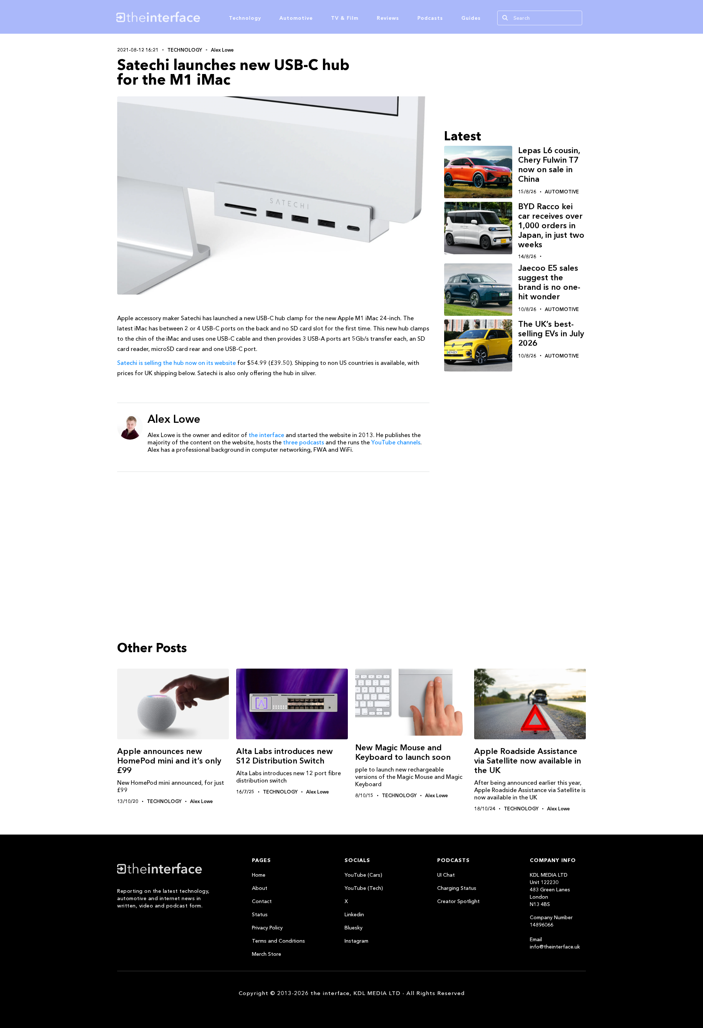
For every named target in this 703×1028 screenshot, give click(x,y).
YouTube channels (395, 442)
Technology (245, 18)
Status (260, 914)
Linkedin (354, 914)
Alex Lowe (222, 50)
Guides (471, 18)
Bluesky (353, 927)
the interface (266, 435)
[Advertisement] (273, 534)
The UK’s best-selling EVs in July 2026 (551, 333)
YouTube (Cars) (363, 875)
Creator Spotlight (458, 901)
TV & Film (344, 18)
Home (258, 875)
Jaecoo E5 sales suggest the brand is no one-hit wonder (549, 282)
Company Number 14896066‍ (551, 921)
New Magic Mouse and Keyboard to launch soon (403, 752)
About (259, 888)
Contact (262, 901)
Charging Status (456, 888)
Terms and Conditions (278, 941)
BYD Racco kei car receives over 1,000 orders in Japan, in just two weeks (551, 225)
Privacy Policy (267, 927)
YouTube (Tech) (364, 888)
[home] (193, 16)
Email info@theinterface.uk (555, 943)
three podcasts (303, 442)
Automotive (296, 18)
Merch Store (266, 954)
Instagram (356, 941)
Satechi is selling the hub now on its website (176, 362)
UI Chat (446, 875)
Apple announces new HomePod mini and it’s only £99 (169, 760)
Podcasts (430, 18)
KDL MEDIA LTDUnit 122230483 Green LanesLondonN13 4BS (550, 889)
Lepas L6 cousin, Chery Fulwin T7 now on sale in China (549, 164)
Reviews (388, 18)
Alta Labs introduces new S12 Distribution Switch (284, 756)
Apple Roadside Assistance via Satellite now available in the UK (527, 760)
